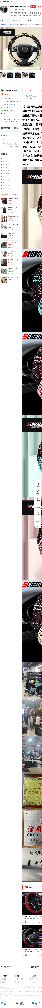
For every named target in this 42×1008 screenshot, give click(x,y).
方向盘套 (11, 24)
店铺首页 (3, 24)
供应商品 (14, 20)
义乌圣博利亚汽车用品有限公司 (18, 6)
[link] (3, 24)
